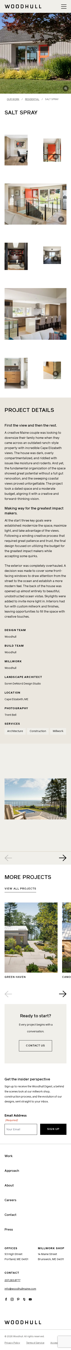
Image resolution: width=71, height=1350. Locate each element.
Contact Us (35, 1045)
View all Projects (20, 888)
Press (9, 1229)
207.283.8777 (12, 1280)
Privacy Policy (12, 1343)
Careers (10, 1200)
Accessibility (57, 1343)
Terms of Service (35, 1343)
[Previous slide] (8, 858)
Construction (38, 731)
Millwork (58, 731)
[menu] (63, 6)
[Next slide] (62, 858)
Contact (10, 1214)
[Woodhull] (35, 1322)
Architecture (15, 731)
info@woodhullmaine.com (20, 1289)
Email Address (16, 1118)
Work (9, 1156)
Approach (12, 1170)
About (9, 1185)
